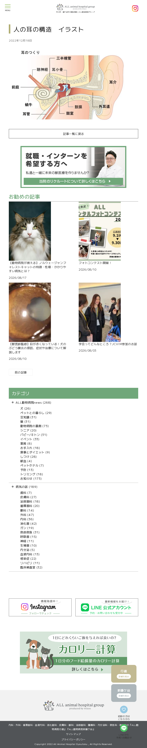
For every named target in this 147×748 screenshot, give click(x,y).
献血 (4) (26, 461)
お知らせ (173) (31, 478)
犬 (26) (25, 408)
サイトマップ (73, 734)
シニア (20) (28, 430)
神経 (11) (27, 541)
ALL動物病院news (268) (33, 402)
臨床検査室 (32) (31, 567)
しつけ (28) (28, 456)
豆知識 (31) (28, 417)
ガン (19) (27, 528)
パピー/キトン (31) (33, 434)
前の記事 (21, 372)
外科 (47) (27, 514)
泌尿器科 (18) (30, 501)
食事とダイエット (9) (35, 452)
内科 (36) (27, 519)
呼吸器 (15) (28, 536)
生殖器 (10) (28, 545)
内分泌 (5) (27, 550)
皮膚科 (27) (28, 497)
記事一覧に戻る (73, 133)
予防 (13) (27, 469)
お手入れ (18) (30, 448)
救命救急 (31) (30, 532)
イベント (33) (30, 439)
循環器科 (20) (30, 505)
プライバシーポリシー (73, 739)
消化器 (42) (28, 523)
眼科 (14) (27, 510)
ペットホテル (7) (32, 465)
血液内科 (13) (30, 554)
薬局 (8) (26, 443)
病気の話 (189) (27, 486)
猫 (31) (25, 421)
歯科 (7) (26, 492)
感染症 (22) (28, 558)
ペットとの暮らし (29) (36, 412)
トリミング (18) (31, 474)
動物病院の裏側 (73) (34, 426)
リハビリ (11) (30, 563)
